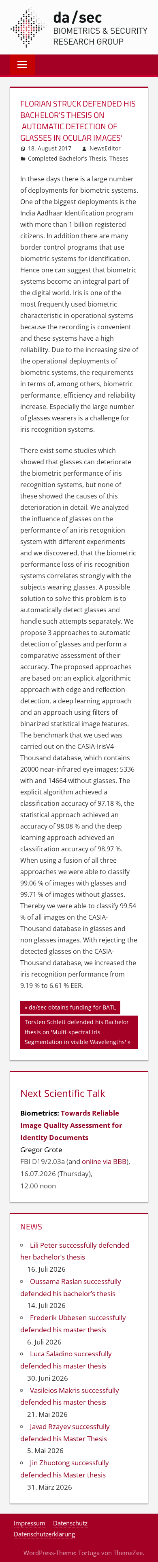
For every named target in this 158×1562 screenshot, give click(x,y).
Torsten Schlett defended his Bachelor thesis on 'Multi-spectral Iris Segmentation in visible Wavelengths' (76, 1032)
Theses (118, 158)
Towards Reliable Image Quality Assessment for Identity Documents (71, 1125)
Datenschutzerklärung (44, 1534)
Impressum (29, 1523)
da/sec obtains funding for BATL (72, 1008)
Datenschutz (70, 1523)
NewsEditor (105, 148)
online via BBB (104, 1161)
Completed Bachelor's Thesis (67, 158)
